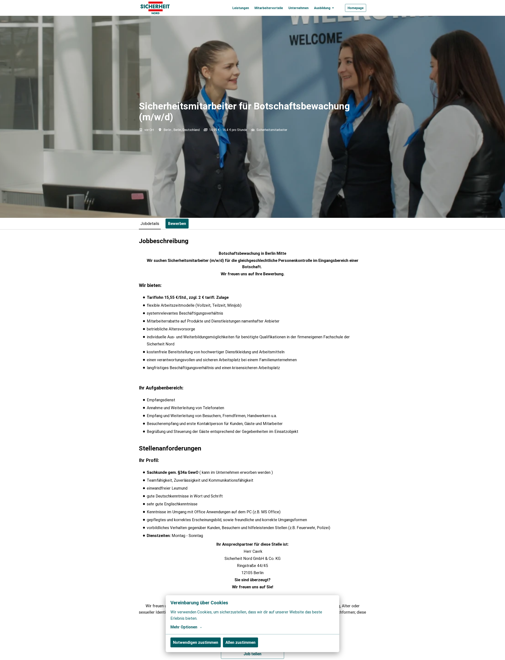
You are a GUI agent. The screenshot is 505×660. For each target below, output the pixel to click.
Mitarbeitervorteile (268, 8)
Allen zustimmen (240, 642)
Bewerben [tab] (177, 223)
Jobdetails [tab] (149, 223)
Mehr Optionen (183, 627)
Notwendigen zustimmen (195, 642)
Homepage (356, 8)
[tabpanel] (252, 448)
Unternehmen (298, 8)
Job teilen (252, 653)
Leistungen (240, 8)
